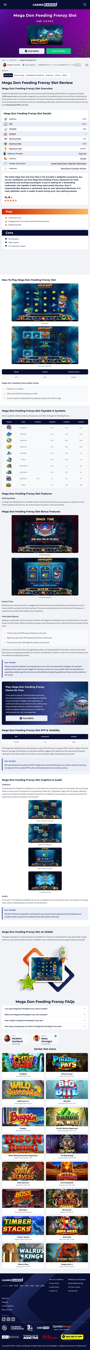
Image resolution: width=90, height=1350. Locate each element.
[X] (8, 1319)
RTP (10, 124)
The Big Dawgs (66, 1155)
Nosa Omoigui (46, 1040)
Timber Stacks (23, 1237)
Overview (8, 75)
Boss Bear (23, 1210)
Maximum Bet (15, 144)
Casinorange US (7, 1306)
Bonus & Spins (7, 1310)
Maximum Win (15, 149)
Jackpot (12, 134)
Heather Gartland (13, 65)
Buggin (23, 1128)
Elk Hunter (66, 1210)
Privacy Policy (54, 1283)
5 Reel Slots (72, 163)
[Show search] (85, 4)
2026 (11, 1286)
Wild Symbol (81, 163)
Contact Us (53, 1291)
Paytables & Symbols (35, 75)
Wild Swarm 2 (23, 1101)
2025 (16, 1286)
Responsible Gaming (75, 1283)
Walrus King (23, 1264)
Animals (83, 158)
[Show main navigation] (5, 4)
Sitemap (5, 1302)
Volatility (13, 129)
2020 (42, 1286)
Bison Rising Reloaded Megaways (23, 1155)
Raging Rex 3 (67, 1264)
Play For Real (58, 51)
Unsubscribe (72, 1291)
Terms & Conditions (56, 1279)
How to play (19, 75)
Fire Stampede (67, 1183)
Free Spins (75, 168)
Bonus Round (66, 168)
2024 (21, 1286)
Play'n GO (82, 154)
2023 (27, 1286)
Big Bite (67, 1101)
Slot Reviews (13, 60)
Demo (58, 75)
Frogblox (23, 1074)
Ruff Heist (67, 1237)
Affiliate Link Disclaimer (77, 1279)
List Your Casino (74, 1287)
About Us (5, 1298)
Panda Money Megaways (67, 1128)
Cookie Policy (54, 1287)
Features (49, 75)
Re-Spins (83, 168)
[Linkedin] (13, 1319)
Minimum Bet (15, 139)
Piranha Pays (67, 1074)
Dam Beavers (23, 1183)
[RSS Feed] (4, 1319)
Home (4, 60)
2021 (37, 1286)
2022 (32, 1286)
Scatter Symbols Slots (59, 163)
